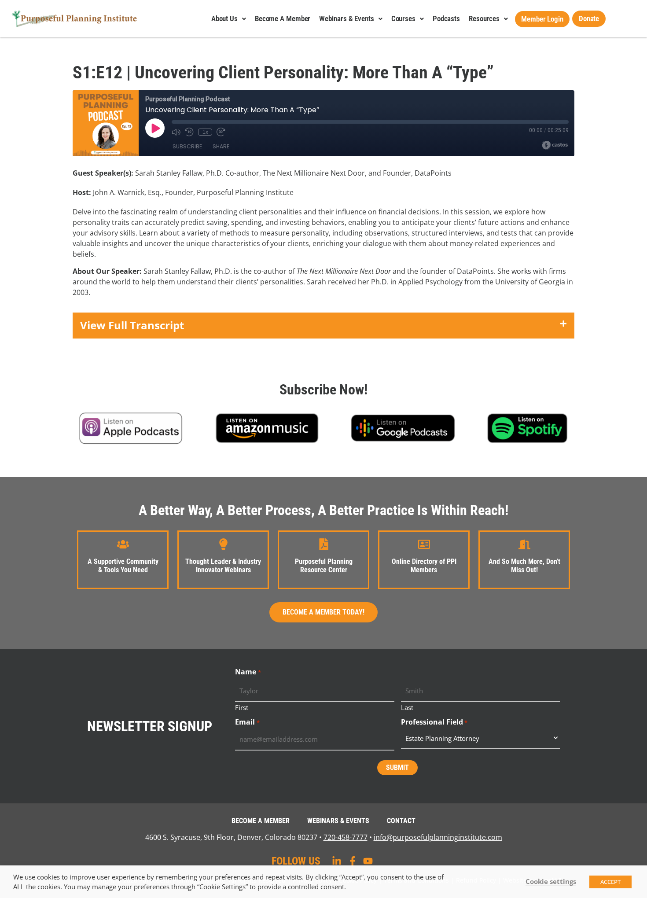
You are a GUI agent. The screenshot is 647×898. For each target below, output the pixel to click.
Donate (589, 18)
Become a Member (283, 18)
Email (247, 721)
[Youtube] (367, 861)
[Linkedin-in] (337, 861)
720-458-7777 (346, 837)
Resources (484, 18)
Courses (403, 18)
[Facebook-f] (352, 861)
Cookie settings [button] (551, 881)
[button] (323, 325)
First (241, 707)
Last (407, 707)
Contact (401, 821)
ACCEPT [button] (610, 882)
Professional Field (434, 721)
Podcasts (446, 18)
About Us (224, 18)
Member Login (542, 19)
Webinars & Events (346, 18)
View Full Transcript (132, 325)
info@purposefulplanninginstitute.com (438, 837)
